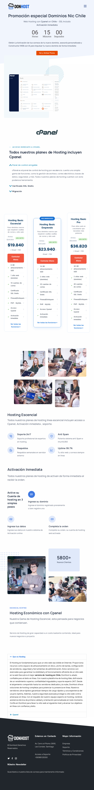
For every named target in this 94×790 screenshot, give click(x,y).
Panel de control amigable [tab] (24, 165)
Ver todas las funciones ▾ (16, 325)
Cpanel (15, 715)
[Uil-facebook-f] (12, 758)
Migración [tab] (17, 191)
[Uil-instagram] (16, 758)
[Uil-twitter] (8, 758)
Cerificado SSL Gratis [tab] (23, 186)
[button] (47, 656)
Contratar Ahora (16, 258)
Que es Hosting (19, 657)
